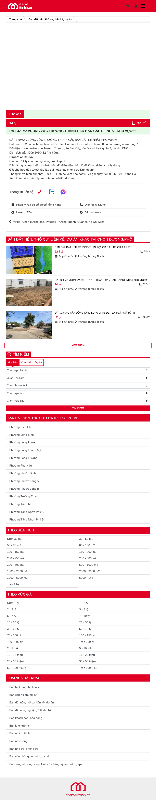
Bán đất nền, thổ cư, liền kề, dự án (50, 19)
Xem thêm (78, 345)
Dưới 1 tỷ (13, 602)
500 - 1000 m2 (88, 564)
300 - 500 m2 (15, 564)
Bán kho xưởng (19, 725)
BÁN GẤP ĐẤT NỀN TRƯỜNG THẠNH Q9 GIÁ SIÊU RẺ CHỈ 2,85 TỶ (93, 247)
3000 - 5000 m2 (17, 577)
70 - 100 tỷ (14, 635)
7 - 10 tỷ (84, 615)
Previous (13, 67)
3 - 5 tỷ (83, 609)
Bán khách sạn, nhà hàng (25, 717)
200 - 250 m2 (15, 558)
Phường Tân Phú (20, 504)
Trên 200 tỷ (86, 641)
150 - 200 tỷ (15, 641)
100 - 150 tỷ (87, 635)
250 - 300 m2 (87, 558)
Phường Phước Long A (24, 481)
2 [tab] (80, 105)
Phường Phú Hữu (20, 465)
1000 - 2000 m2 (17, 571)
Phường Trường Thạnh (24, 496)
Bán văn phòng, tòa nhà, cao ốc (29, 756)
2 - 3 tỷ (11, 609)
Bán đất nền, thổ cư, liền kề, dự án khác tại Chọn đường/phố (70, 239)
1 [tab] (77, 105)
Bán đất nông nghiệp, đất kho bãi (30, 710)
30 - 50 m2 (86, 538)
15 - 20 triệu (87, 654)
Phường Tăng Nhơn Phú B (26, 519)
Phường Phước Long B (24, 488)
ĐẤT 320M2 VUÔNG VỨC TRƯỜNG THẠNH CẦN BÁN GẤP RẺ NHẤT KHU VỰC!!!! (101, 280)
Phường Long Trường (23, 457)
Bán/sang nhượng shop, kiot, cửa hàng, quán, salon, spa (45, 764)
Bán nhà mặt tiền (20, 733)
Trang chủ (15, 19)
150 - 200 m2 (87, 551)
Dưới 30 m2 (14, 538)
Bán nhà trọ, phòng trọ (23, 748)
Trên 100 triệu (88, 667)
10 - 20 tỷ (13, 622)
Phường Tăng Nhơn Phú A (26, 511)
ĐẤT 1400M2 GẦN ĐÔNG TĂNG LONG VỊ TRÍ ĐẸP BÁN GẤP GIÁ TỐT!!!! (95, 312)
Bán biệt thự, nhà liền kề (25, 687)
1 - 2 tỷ (83, 602)
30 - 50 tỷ (13, 628)
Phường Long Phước (22, 442)
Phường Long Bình (21, 434)
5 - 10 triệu (86, 648)
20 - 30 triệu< (15, 661)
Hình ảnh (15, 113)
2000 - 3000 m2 (89, 571)
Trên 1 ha (13, 584)
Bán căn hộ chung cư (23, 694)
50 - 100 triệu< (16, 667)
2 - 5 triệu (13, 648)
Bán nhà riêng (18, 741)
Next (143, 67)
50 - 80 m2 (14, 545)
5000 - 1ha (86, 577)
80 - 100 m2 (87, 545)
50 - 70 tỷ (85, 628)
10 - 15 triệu (15, 654)
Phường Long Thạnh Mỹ (25, 450)
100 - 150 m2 (15, 551)
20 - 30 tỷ (85, 622)
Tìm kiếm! (78, 408)
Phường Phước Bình (22, 473)
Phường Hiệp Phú (20, 427)
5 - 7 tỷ (11, 615)
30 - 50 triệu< (87, 661)
